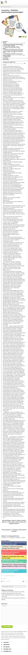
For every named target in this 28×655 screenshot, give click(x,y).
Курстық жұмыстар (10, 575)
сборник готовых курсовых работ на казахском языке (12, 634)
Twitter (23, 537)
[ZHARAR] (2, 2)
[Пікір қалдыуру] (6, 2)
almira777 (8, 581)
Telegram (18, 537)
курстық (14, 520)
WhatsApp (12, 537)
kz (3, 575)
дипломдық (7, 520)
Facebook (3, 537)
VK (8, 537)
